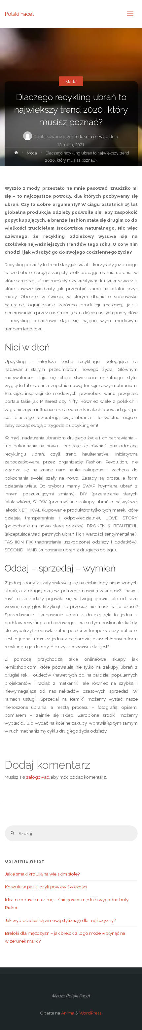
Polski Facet (19, 14)
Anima (67, 1013)
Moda (71, 81)
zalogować (37, 777)
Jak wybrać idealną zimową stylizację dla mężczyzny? (60, 920)
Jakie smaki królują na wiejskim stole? (42, 874)
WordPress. (90, 1013)
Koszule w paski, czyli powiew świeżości (46, 886)
